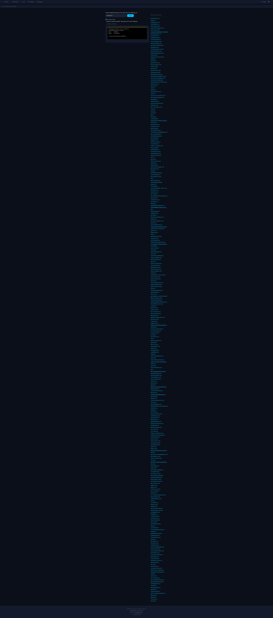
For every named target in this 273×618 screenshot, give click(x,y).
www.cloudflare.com (156, 271)
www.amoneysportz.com (157, 400)
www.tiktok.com (155, 199)
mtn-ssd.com (154, 194)
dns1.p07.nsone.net (156, 70)
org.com (153, 525)
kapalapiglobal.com (156, 421)
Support (40, 1)
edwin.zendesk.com (156, 340)
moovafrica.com (155, 552)
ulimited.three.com (156, 523)
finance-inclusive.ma (156, 263)
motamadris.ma (155, 545)
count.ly (153, 500)
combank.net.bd (155, 516)
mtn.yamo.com (155, 543)
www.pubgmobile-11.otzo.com (159, 188)
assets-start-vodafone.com (158, 95)
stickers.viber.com (155, 549)
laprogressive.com (156, 587)
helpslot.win (154, 448)
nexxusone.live (155, 527)
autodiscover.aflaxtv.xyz (157, 217)
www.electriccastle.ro (156, 568)
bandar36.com (154, 419)
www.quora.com (155, 126)
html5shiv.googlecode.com (158, 242)
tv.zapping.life (154, 118)
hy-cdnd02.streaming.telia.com (159, 196)
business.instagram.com (157, 221)
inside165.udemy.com (156, 477)
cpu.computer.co (155, 578)
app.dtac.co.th (154, 315)
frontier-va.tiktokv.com (157, 145)
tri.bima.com (154, 321)
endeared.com (154, 323)
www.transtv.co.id (155, 441)
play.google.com (155, 211)
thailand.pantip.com (156, 33)
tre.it (152, 178)
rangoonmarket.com (156, 257)
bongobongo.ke (155, 388)
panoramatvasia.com (156, 427)
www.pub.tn (154, 493)
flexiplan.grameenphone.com (158, 76)
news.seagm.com (155, 30)
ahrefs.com (154, 446)
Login (264, 1)
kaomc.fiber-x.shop (156, 479)
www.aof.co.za (155, 190)
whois (114, 23)
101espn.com (154, 197)
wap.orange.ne (155, 147)
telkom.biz (153, 597)
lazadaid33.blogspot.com (157, 205)
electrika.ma (154, 392)
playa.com (153, 184)
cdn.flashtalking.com (156, 136)
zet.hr (152, 338)
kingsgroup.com (155, 22)
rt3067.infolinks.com (156, 498)
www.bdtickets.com (156, 377)
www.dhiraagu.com (156, 153)
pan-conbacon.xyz (156, 311)
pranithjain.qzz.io (155, 415)
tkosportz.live (154, 238)
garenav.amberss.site (156, 298)
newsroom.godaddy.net (157, 255)
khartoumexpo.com (156, 64)
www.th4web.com (155, 265)
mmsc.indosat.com (156, 379)
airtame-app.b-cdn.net (157, 510)
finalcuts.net (154, 55)
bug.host (153, 20)
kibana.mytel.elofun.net (157, 423)
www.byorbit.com (155, 277)
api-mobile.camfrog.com (157, 579)
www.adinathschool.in (156, 300)
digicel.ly (153, 354)
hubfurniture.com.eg (156, 286)
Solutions (31, 1)
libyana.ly (153, 203)
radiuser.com (154, 485)
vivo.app (153, 460)
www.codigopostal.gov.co (158, 529)
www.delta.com (155, 35)
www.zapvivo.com (156, 151)
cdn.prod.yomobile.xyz (157, 554)
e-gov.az (153, 109)
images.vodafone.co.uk (157, 433)
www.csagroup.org (156, 404)
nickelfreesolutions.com (157, 49)
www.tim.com (154, 439)
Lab (24, 1)
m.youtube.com (155, 143)
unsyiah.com (154, 506)
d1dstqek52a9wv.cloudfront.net (159, 406)
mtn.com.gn (154, 522)
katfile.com (154, 219)
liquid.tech (153, 601)
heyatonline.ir (154, 165)
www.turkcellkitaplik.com (157, 547)
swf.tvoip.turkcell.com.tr (157, 45)
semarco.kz (154, 381)
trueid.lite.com (154, 309)
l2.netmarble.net (155, 471)
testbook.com (154, 105)
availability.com (155, 352)
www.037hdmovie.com (157, 304)
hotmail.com (154, 86)
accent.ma (153, 585)
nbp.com (153, 111)
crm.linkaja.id (154, 186)
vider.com (153, 363)
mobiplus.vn (154, 514)
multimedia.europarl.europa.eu (159, 82)
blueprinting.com (155, 18)
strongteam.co (155, 502)
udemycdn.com (155, 101)
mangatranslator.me (156, 373)
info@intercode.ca (139, 612)
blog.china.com (155, 169)
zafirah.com (154, 348)
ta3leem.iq (153, 273)
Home (6, 1)
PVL (139, 614)
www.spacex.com (155, 26)
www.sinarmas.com (156, 331)
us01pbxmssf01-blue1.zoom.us (159, 302)
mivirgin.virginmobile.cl (157, 329)
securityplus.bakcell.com (157, 97)
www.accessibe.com (156, 375)
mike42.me (154, 342)
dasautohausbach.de (156, 284)
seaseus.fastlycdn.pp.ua (157, 581)
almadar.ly (153, 116)
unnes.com (153, 468)
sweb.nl (153, 87)
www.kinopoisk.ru (155, 591)
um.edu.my (154, 402)
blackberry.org (155, 556)
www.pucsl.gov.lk (155, 443)
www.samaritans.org (156, 367)
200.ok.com (154, 398)
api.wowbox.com (155, 483)
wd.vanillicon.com (155, 456)
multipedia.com (155, 149)
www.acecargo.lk (155, 520)
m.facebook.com (155, 535)
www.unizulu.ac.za (156, 537)
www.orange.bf (155, 248)
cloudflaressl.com (155, 444)
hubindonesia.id (155, 292)
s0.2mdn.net (154, 396)
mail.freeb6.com (155, 24)
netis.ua (153, 452)
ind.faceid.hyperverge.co (157, 359)
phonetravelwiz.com (156, 51)
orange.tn (153, 531)
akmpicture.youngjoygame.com (159, 454)
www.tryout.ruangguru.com (158, 78)
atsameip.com (154, 541)
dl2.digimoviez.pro (156, 267)
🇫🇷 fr (269, 1)
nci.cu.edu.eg (154, 431)
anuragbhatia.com (155, 583)
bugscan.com (154, 504)
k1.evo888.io (154, 246)
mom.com (153, 365)
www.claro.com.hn (156, 473)
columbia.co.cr (155, 201)
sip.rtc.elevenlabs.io (156, 134)
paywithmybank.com (156, 533)
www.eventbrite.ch (156, 259)
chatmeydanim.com (156, 91)
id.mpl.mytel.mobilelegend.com (159, 132)
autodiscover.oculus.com (157, 57)
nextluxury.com (155, 84)
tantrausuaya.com (155, 72)
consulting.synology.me (157, 469)
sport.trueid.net (155, 491)
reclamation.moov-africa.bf (158, 275)
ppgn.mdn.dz (154, 232)
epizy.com (153, 159)
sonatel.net (154, 327)
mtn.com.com (154, 429)
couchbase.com (155, 518)
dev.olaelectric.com (156, 176)
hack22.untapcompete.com (158, 593)
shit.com (153, 464)
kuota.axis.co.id (155, 333)
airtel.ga (153, 170)
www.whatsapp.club (156, 41)
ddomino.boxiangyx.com (157, 167)
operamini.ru (154, 383)
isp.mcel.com (154, 412)
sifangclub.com (155, 425)
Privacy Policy (133, 610)
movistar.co (154, 215)
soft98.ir (153, 574)
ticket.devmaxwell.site (157, 390)
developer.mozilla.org (156, 74)
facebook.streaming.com (157, 572)
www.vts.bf (154, 576)
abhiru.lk (153, 288)
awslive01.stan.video (156, 236)
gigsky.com (154, 487)
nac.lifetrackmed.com (156, 481)
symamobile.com (155, 62)
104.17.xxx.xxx (154, 344)
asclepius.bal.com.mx (156, 560)
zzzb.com (153, 253)
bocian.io (153, 539)
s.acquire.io (154, 305)
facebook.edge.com (156, 43)
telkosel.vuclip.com (156, 269)
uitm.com (153, 564)
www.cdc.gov (154, 66)
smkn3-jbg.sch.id (155, 240)
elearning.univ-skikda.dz (157, 570)
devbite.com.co (155, 319)
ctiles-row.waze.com (156, 458)
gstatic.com (154, 230)
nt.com (152, 157)
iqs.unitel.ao (154, 99)
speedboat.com (155, 47)
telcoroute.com (155, 562)
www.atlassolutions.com (157, 551)
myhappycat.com (155, 37)
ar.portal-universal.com (157, 103)
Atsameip (14, 6)
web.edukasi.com (155, 346)
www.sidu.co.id (155, 336)
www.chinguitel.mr (156, 174)
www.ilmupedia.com (156, 251)
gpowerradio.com (155, 180)
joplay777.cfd (154, 140)
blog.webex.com (155, 124)
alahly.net (153, 89)
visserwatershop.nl (156, 39)
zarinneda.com (155, 138)
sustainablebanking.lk (156, 182)
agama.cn (153, 385)
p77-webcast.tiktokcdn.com (158, 495)
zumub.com (154, 122)
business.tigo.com (155, 141)
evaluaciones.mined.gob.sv (158, 435)
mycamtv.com (154, 192)
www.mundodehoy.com (157, 356)
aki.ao (152, 115)
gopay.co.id (154, 68)
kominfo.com (154, 307)
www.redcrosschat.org (157, 80)
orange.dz (153, 334)
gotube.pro (154, 589)
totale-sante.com (155, 437)
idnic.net (153, 93)
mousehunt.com (155, 558)
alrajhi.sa (153, 59)
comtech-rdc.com (155, 489)
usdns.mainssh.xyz (156, 279)
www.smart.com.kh (156, 155)
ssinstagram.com (155, 512)
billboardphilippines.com (157, 53)
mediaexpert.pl (155, 350)
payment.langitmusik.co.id (158, 317)
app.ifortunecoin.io (156, 161)
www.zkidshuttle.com (156, 224)
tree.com (153, 261)
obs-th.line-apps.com (156, 107)
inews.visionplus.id (156, 313)
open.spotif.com (155, 417)
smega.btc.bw (154, 213)
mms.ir (152, 234)
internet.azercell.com (156, 414)
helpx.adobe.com (155, 497)
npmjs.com (154, 163)
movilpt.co (153, 113)
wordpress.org (155, 566)
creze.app (153, 250)
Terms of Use (140, 610)
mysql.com (154, 280)
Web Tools (15, 1)
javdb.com (153, 60)
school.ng (153, 358)
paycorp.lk (153, 223)
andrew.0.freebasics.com (157, 28)
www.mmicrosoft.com (157, 508)
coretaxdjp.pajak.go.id (157, 290)
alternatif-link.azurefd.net (157, 228)
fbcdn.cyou (154, 595)
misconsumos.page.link (157, 475)
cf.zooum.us (154, 599)
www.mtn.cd (109, 24)
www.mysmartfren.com (157, 282)
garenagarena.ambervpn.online (159, 296)
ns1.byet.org (154, 408)
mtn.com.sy (154, 294)
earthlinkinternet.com (156, 172)
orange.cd (153, 410)
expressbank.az (155, 466)
